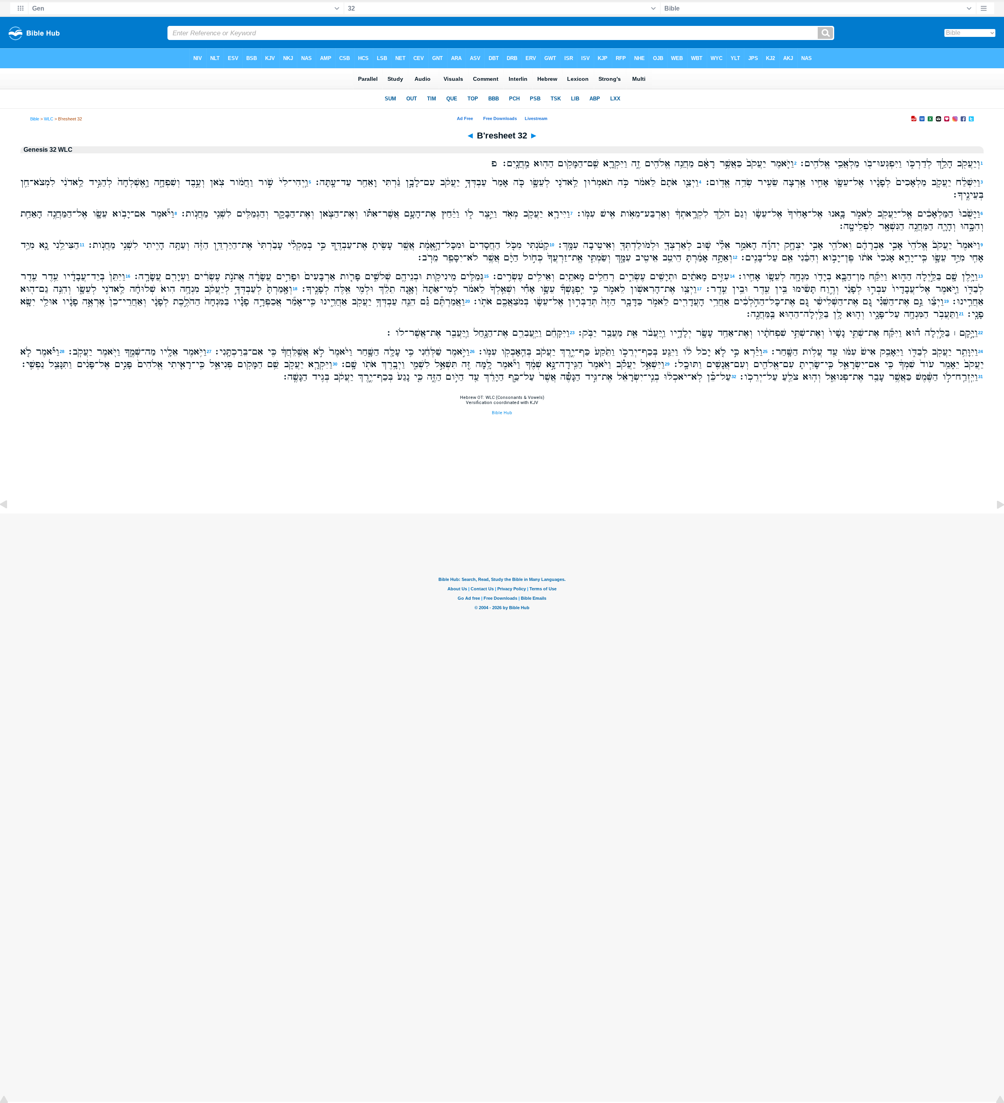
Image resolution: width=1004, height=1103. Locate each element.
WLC (48, 118)
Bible (34, 118)
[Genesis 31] (10, 522)
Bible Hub (502, 412)
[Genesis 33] (994, 522)
